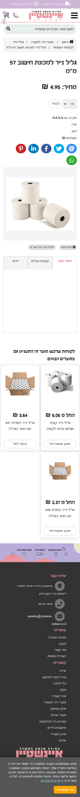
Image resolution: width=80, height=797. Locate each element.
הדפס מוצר (67, 247)
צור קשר (60, 650)
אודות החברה (57, 638)
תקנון (62, 644)
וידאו (15, 261)
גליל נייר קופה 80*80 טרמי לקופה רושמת (60, 429)
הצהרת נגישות (56, 656)
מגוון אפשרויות (59, 444)
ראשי (65, 42)
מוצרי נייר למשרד (42, 42)
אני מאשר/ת (65, 790)
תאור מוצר (64, 261)
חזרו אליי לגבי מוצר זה (41, 247)
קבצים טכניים (40, 261)
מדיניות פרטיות (50, 780)
